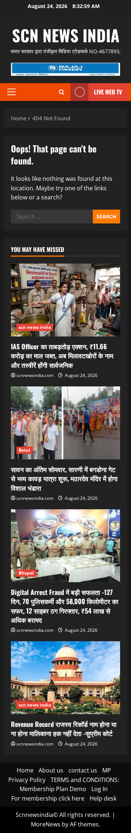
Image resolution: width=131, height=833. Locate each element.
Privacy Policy (26, 780)
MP (106, 770)
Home (25, 770)
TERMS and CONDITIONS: (85, 780)
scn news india (65, 35)
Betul (25, 450)
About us (51, 770)
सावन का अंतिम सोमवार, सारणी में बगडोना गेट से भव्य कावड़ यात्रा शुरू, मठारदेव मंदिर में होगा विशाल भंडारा (64, 478)
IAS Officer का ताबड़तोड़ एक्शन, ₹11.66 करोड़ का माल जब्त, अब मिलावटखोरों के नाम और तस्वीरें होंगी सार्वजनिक (62, 355)
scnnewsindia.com (34, 375)
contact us (82, 770)
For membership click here (47, 798)
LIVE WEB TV (108, 91)
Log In (99, 789)
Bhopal (26, 573)
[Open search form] (61, 92)
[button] (11, 92)
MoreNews (45, 824)
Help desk (103, 798)
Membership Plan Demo (53, 789)
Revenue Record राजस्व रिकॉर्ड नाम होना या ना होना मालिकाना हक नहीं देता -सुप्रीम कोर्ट (63, 728)
